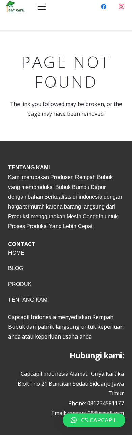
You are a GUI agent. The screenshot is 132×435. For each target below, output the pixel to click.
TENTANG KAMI (28, 300)
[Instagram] (121, 6)
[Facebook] (103, 6)
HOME (16, 253)
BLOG (15, 268)
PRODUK (20, 284)
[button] (94, 420)
